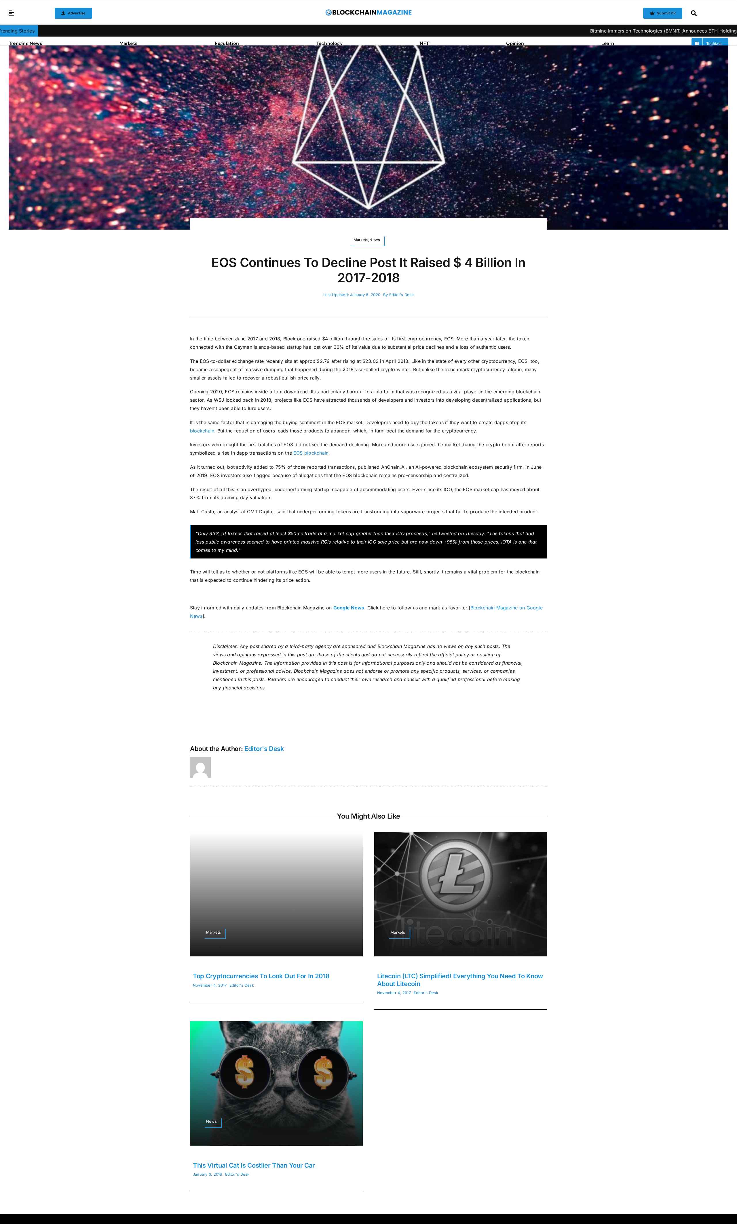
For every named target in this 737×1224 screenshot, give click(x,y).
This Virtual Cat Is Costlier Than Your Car (254, 1165)
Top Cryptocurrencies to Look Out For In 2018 (261, 976)
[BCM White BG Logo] (368, 11)
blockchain (202, 431)
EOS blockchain (310, 453)
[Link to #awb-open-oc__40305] (708, 13)
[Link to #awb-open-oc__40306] (11, 13)
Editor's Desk (401, 294)
